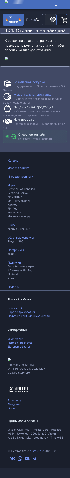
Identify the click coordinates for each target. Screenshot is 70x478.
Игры (11, 185)
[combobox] (29, 19)
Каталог (14, 160)
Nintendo (13, 274)
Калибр (13, 204)
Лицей (12, 254)
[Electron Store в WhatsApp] (20, 460)
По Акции (13, 19)
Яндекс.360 (16, 241)
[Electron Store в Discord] (27, 460)
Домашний (15, 196)
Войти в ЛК (15, 308)
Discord (13, 408)
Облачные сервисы (21, 237)
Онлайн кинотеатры (21, 266)
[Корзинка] (62, 19)
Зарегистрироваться (22, 312)
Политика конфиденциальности (29, 315)
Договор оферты (19, 346)
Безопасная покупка (29, 82)
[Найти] (37, 19)
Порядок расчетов (20, 342)
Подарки (13, 286)
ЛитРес (12, 208)
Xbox (11, 278)
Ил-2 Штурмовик (19, 200)
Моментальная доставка (33, 94)
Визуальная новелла (21, 189)
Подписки (14, 262)
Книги (11, 225)
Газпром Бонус (18, 193)
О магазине (15, 338)
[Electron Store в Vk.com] (12, 460)
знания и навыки (19, 228)
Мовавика (14, 212)
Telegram (14, 404)
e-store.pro (37, 451)
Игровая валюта (18, 167)
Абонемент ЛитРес (20, 270)
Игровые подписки (20, 176)
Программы (16, 250)
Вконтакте (14, 400)
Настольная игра (19, 216)
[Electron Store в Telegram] (34, 460)
